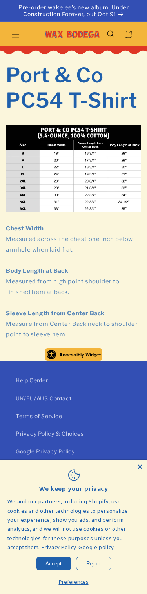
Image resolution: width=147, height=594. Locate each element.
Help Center (32, 380)
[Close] (140, 467)
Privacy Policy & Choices (49, 433)
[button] (15, 34)
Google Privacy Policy (45, 451)
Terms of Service (39, 416)
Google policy (96, 547)
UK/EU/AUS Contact (43, 398)
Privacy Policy (59, 547)
